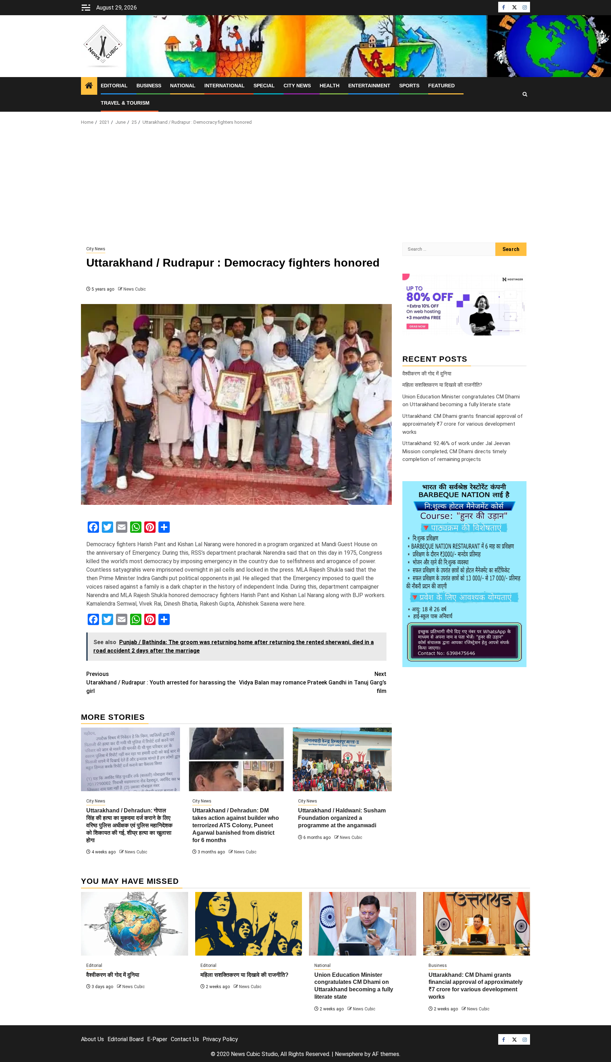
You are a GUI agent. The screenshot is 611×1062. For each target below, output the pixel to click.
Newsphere (349, 1054)
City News (297, 85)
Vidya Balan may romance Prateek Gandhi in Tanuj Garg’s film (312, 682)
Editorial (114, 85)
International (224, 85)
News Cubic (134, 289)
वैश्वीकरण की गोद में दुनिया (426, 373)
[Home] (89, 86)
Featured (441, 85)
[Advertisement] (305, 185)
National (183, 85)
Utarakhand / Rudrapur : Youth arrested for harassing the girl (160, 682)
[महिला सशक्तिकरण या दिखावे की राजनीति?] (248, 924)
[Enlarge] (517, 490)
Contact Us (185, 1039)
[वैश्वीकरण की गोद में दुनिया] (134, 924)
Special (264, 85)
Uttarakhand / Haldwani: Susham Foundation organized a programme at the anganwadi (342, 817)
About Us (92, 1039)
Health (329, 85)
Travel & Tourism (125, 103)
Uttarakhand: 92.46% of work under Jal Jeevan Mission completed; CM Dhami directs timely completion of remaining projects (456, 451)
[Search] (524, 94)
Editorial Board (125, 1039)
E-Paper (157, 1039)
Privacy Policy (220, 1039)
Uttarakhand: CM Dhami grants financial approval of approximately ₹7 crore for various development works (462, 424)
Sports (409, 85)
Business (148, 85)
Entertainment (369, 85)
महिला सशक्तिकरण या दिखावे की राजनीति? (442, 385)
